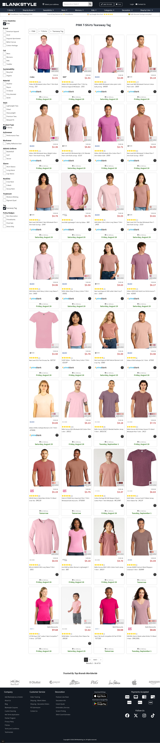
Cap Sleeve (10, 174)
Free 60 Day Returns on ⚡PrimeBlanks (60, 14)
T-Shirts (10, 10)
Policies (7, 725)
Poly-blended (11, 94)
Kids (93, 10)
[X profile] (136, 717)
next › (95, 659)
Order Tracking (35, 697)
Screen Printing (61, 711)
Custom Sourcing (10, 711)
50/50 (8, 98)
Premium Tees (12, 116)
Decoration (126, 10)
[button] (106, 4)
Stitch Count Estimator (63, 714)
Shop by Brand (28, 10)
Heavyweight (11, 113)
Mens (63, 10)
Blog (6, 704)
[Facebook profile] (127, 717)
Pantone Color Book (62, 697)
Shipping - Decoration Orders (39, 704)
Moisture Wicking (12, 197)
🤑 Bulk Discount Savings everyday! (140, 14)
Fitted (9, 109)
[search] (90, 4)
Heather (9, 84)
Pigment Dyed (11, 200)
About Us (8, 700)
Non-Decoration (12, 216)
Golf (8, 155)
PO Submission (35, 707)
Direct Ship (10, 226)
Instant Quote (60, 704)
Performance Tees (13, 135)
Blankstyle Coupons (11, 707)
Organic (9, 76)
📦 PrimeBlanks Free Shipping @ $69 (20, 14)
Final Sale (10, 223)
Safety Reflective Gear (14, 144)
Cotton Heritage (12, 45)
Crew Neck (10, 182)
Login (132, 4)
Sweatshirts (47, 10)
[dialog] (3, 741)
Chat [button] (119, 4)
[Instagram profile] (144, 717)
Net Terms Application (12, 714)
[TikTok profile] (153, 717)
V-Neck (9, 185)
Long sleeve (11, 170)
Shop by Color (145, 10)
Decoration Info (61, 700)
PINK (8, 23)
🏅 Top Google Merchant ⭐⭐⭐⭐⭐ (100, 14)
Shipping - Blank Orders (38, 700)
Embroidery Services (62, 707)
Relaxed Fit (10, 120)
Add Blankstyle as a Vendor (14, 697)
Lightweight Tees (12, 106)
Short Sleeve (11, 167)
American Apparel (13, 31)
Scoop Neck (11, 189)
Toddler (9, 64)
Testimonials (9, 732)
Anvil (8, 35)
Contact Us (141, 4)
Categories (108, 10)
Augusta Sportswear (14, 38)
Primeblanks (11, 219)
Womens (78, 10)
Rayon (9, 87)
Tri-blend (10, 91)
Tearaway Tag (11, 208)
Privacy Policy (9, 721)
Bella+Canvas (11, 42)
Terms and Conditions (12, 729)
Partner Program (10, 718)
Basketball (10, 151)
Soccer (9, 159)
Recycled (10, 72)
